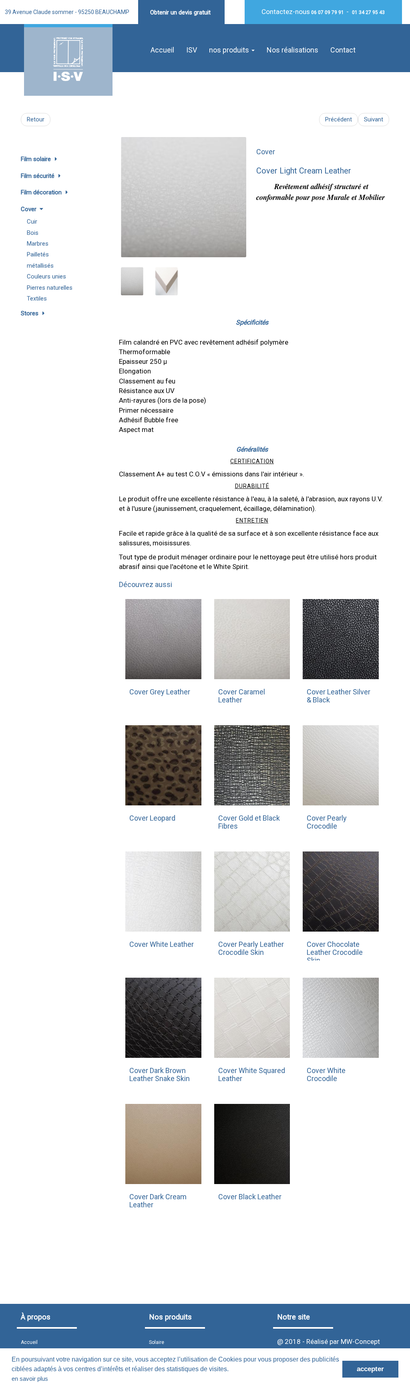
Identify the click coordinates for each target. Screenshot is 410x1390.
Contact (343, 50)
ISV (191, 50)
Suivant (373, 119)
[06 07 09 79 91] (310, 12)
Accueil (162, 50)
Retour (35, 119)
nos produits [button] (230, 50)
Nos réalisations (292, 50)
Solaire (156, 1342)
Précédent (338, 119)
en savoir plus (30, 1378)
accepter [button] (370, 1369)
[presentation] (129, 193)
